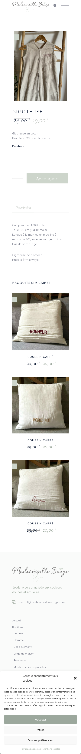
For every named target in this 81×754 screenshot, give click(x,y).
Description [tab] (23, 207)
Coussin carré (40, 357)
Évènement (21, 660)
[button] (75, 678)
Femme (18, 633)
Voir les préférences (40, 740)
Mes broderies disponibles (30, 667)
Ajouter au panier (47, 178)
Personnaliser (31, 363)
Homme (19, 640)
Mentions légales (51, 748)
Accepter (40, 719)
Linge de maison (24, 653)
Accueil (16, 620)
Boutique (17, 627)
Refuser (40, 729)
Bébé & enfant (22, 646)
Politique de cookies (31, 748)
